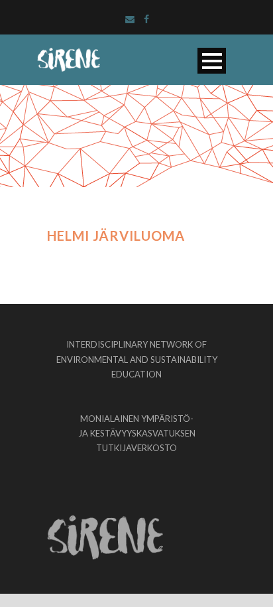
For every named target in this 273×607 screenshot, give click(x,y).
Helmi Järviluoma (116, 235)
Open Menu (211, 61)
